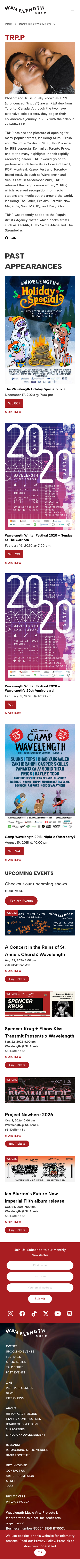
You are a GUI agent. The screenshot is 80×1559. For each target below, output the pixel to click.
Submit (40, 1299)
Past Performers (35, 24)
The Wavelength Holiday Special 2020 (35, 389)
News (10, 1393)
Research (13, 1445)
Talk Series (14, 1367)
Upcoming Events (20, 1351)
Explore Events (21, 901)
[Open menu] (72, 10)
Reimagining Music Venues (27, 1450)
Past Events (15, 1372)
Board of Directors (22, 1424)
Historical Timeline (21, 1414)
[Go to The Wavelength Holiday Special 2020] (40, 383)
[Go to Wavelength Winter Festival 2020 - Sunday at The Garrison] (40, 529)
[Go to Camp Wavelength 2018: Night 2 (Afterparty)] (40, 830)
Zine (8, 24)
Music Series (16, 1362)
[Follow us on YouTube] (58, 1314)
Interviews (15, 1398)
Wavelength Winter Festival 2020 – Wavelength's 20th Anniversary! (32, 688)
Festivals (13, 1357)
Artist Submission (20, 1476)
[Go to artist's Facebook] (8, 238)
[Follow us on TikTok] (34, 1314)
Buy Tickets (17, 979)
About (11, 1408)
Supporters (15, 1429)
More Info (13, 412)
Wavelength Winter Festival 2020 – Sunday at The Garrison (39, 537)
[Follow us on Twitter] (46, 1314)
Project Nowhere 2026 (29, 1114)
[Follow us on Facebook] (22, 1314)
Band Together (18, 1455)
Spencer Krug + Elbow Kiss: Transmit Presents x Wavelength (39, 1032)
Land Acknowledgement (25, 1434)
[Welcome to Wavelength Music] (25, 10)
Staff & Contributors (23, 1419)
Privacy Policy (18, 1502)
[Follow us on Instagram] (10, 1314)
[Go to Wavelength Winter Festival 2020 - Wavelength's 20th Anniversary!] (40, 680)
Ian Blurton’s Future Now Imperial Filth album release (34, 1197)
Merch (11, 1481)
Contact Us (15, 1470)
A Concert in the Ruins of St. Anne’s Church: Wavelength (35, 950)
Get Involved (16, 1465)
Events (11, 1346)
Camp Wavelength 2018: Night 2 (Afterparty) (40, 837)
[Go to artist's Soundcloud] (15, 238)
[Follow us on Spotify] (69, 1314)
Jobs (9, 1486)
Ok (40, 1552)
